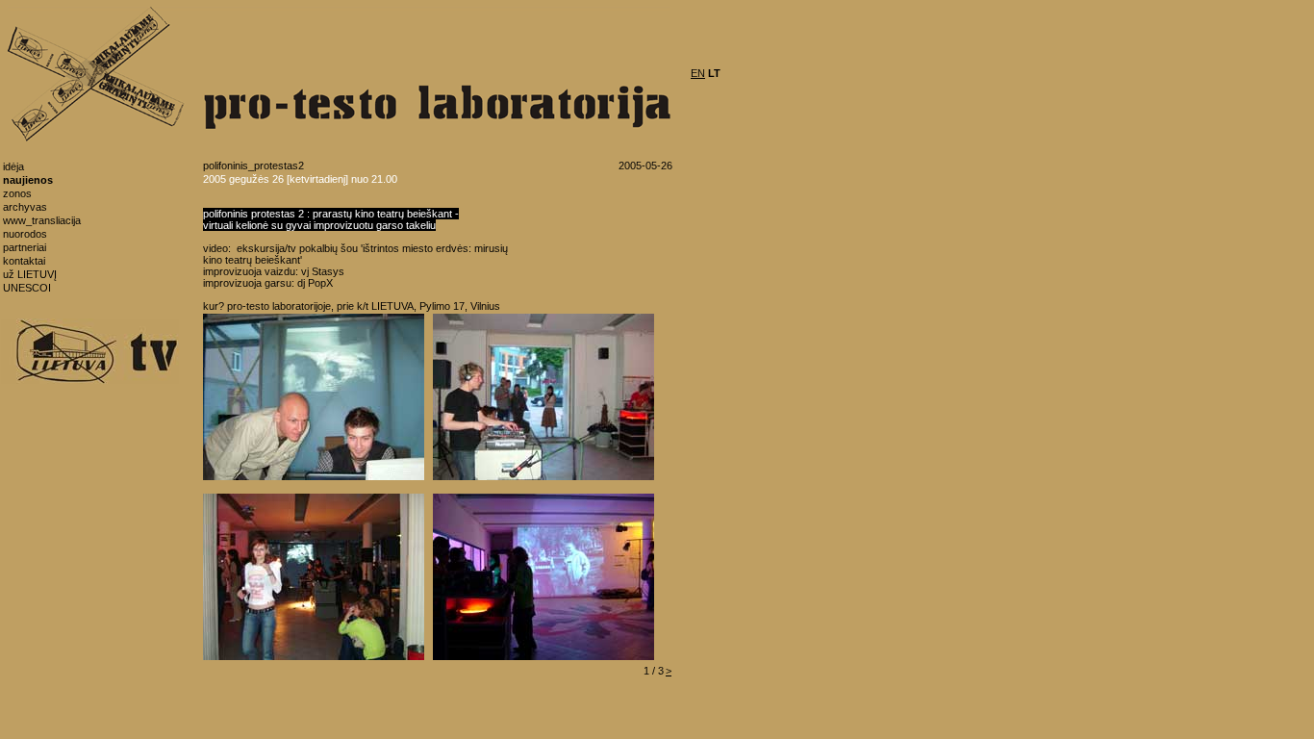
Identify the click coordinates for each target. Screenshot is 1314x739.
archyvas (25, 207)
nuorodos (25, 234)
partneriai (24, 247)
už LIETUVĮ (30, 274)
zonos (17, 193)
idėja (13, 166)
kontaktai (24, 261)
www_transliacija (42, 220)
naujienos (28, 180)
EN (698, 73)
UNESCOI (27, 287)
